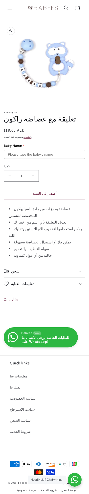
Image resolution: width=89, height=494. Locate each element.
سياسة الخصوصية (23, 398)
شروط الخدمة (20, 431)
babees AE (24, 482)
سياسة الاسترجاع (22, 409)
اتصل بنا (16, 387)
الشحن (27, 136)
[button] (9, 7)
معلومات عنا (19, 376)
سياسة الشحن (20, 420)
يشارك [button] (13, 299)
